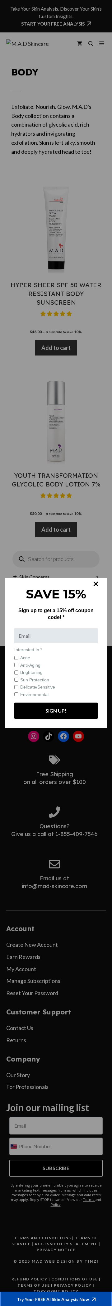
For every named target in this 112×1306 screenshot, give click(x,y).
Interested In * (28, 649)
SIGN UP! (56, 710)
